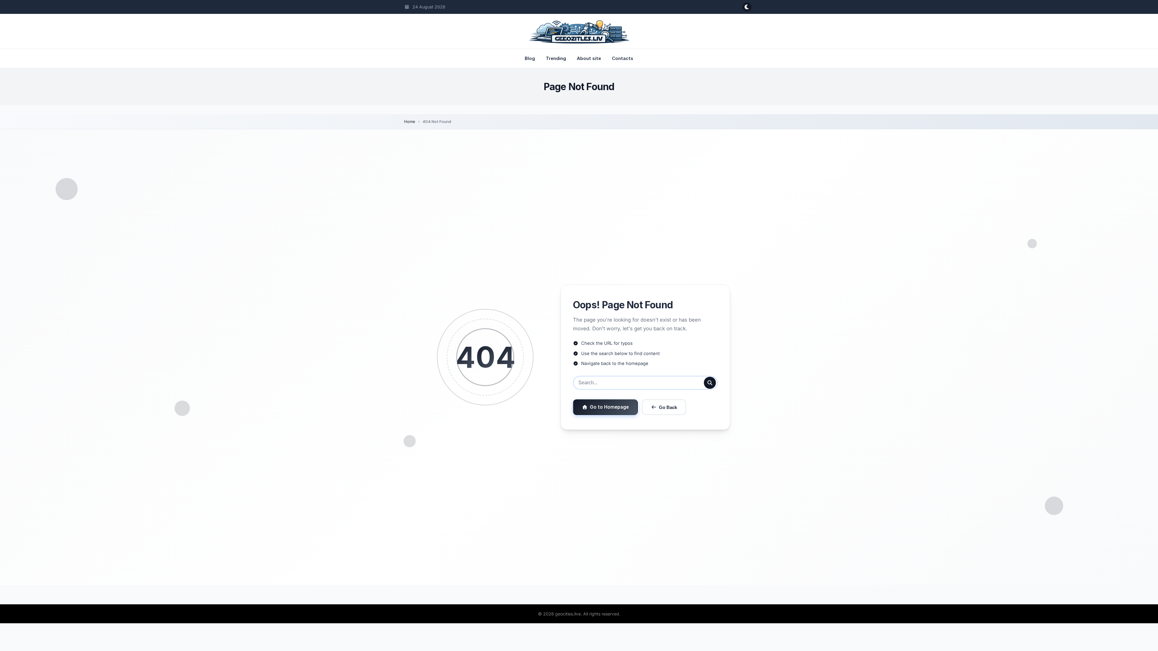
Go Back (668, 407)
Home (409, 121)
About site (589, 58)
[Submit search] (710, 383)
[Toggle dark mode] (746, 6)
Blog (530, 58)
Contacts (622, 58)
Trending (556, 58)
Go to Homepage (609, 407)
